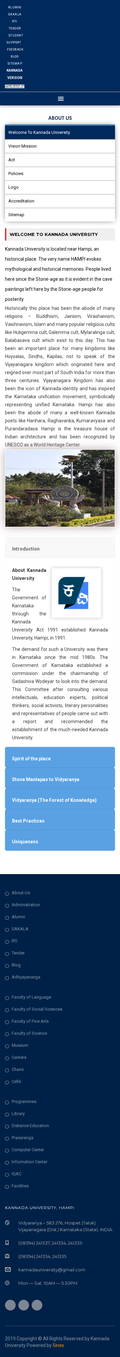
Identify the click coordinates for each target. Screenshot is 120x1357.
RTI (14, 21)
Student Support (14, 39)
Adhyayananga (26, 977)
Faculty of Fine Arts (30, 1021)
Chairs (18, 1069)
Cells (16, 1081)
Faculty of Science (29, 1033)
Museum (20, 1045)
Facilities (20, 1185)
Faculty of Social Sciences (37, 1009)
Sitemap (14, 63)
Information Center (29, 1161)
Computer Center (28, 1149)
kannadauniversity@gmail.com (51, 1269)
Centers (19, 1057)
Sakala (15, 14)
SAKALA (20, 928)
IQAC (16, 1173)
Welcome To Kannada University (39, 132)
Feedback (15, 49)
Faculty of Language (31, 997)
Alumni (15, 7)
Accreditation (21, 200)
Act (11, 159)
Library (18, 1113)
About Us (21, 892)
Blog (15, 56)
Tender (15, 28)
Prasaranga (22, 1137)
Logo (13, 187)
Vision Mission (22, 146)
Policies (15, 173)
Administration (26, 904)
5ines (58, 1345)
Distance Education (30, 1125)
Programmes (24, 1101)
